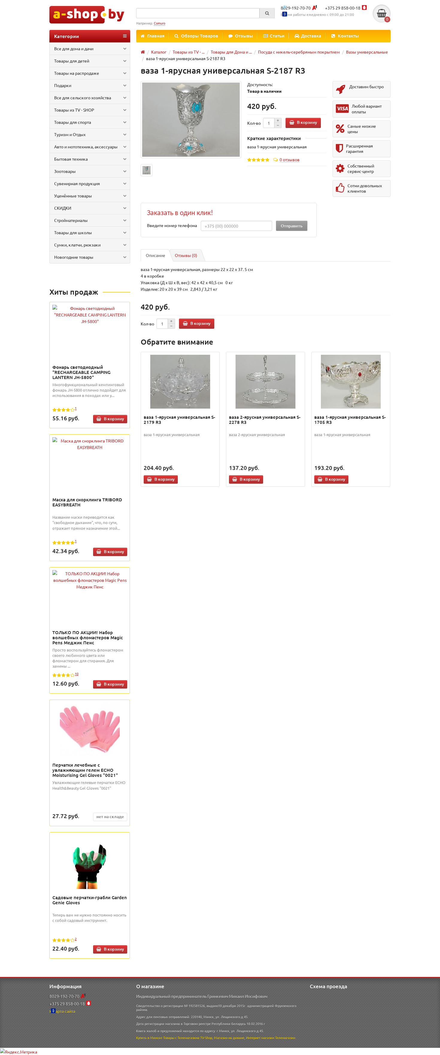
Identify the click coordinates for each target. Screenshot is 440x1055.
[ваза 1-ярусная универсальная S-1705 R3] (351, 382)
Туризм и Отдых (70, 134)
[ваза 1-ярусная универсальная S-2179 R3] (180, 382)
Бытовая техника (71, 159)
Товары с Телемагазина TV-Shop (187, 1037)
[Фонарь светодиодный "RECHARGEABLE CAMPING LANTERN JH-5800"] (89, 315)
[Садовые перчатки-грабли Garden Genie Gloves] (89, 862)
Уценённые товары (73, 195)
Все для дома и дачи (73, 48)
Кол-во (254, 123)
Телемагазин (285, 1037)
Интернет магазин (260, 1037)
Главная (155, 36)
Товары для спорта (72, 122)
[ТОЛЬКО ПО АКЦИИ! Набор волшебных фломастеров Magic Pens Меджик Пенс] (89, 580)
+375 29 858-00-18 (342, 7)
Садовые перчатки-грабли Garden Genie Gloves (89, 899)
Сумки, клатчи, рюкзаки (77, 244)
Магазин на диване (229, 1037)
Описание (155, 255)
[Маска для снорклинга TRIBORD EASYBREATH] (89, 443)
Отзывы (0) (186, 255)
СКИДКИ (62, 208)
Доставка (311, 36)
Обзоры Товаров (199, 36)
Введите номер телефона (172, 225)
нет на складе (110, 816)
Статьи (277, 36)
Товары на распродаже (76, 73)
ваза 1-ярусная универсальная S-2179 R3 (179, 419)
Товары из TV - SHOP (74, 109)
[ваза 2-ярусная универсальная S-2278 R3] (265, 382)
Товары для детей (71, 60)
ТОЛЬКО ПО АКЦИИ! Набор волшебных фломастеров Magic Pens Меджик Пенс (87, 637)
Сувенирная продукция (77, 183)
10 (76, 673)
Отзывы (244, 36)
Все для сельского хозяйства (82, 97)
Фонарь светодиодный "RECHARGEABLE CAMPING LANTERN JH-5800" (81, 372)
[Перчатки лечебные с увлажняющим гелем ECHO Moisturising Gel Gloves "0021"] (89, 729)
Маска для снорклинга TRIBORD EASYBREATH (87, 502)
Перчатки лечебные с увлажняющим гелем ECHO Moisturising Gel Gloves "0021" (85, 770)
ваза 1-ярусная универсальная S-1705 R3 (350, 419)
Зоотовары (65, 171)
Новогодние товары (73, 257)
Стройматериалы (71, 220)
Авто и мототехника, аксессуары (86, 146)
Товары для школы (73, 232)
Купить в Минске (149, 1037)
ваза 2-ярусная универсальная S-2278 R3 (265, 419)
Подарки (62, 85)
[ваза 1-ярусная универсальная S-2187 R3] (191, 120)
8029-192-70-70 (296, 7)
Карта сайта (64, 1011)
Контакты (348, 36)
